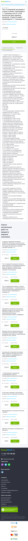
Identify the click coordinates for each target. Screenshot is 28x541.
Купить (14, 41)
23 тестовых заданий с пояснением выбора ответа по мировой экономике (13, 393)
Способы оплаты (5, 482)
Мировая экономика (19, 4)
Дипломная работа (6, 498)
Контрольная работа (9, 4)
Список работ (4, 480)
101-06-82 (8, 454)
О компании (4, 488)
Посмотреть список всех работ (9, 506)
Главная (2, 4)
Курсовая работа (5, 500)
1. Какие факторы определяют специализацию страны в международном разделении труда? (12, 374)
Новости (3, 486)
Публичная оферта (6, 492)
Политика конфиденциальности (9, 490)
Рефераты (3, 504)
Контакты (3, 484)
